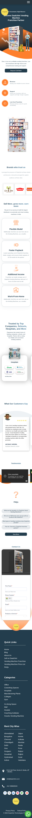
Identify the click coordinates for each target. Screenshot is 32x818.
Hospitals (7, 691)
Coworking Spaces (11, 688)
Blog (6, 652)
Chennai (7, 739)
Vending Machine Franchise (15, 661)
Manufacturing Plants (12, 694)
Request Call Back (16, 70)
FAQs (6, 667)
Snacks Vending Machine (14, 716)
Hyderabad (8, 757)
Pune (20, 748)
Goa (6, 748)
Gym (6, 699)
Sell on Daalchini (10, 658)
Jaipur (20, 733)
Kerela (20, 736)
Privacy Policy (10, 810)
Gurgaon (7, 751)
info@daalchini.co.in (13, 779)
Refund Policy (21, 810)
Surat (20, 757)
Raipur (20, 751)
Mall (5, 707)
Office (6, 685)
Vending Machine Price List (14, 664)
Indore (6, 760)
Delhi (6, 745)
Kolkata (21, 739)
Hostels (7, 710)
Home (6, 649)
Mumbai (21, 742)
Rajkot (20, 754)
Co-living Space (10, 704)
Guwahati (8, 754)
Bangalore (8, 736)
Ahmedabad (9, 733)
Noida (20, 745)
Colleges (7, 697)
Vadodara (22, 760)
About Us (7, 655)
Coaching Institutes (11, 713)
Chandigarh (8, 742)
